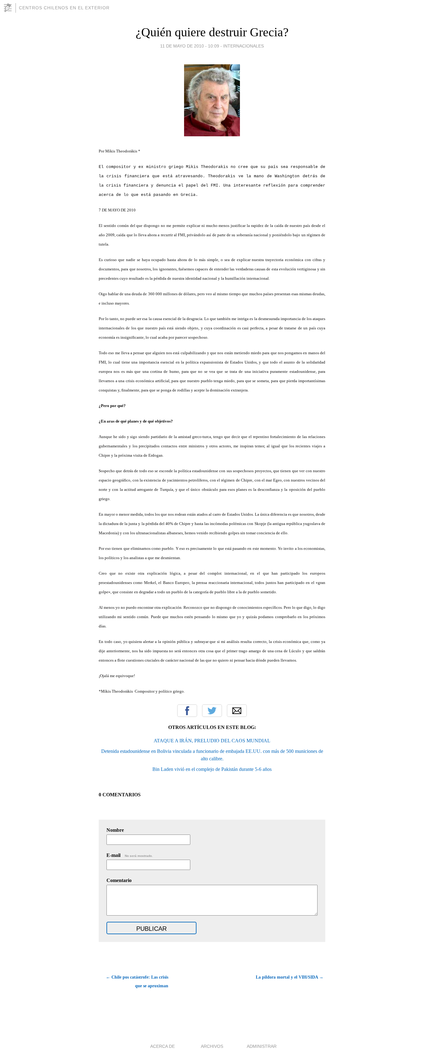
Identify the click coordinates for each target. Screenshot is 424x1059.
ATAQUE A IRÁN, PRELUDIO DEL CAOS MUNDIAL (212, 740)
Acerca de (162, 1046)
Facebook (187, 710)
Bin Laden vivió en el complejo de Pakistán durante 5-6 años (212, 769)
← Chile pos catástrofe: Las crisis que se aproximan (137, 981)
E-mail (129, 855)
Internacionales (243, 45)
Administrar (262, 1046)
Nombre (115, 830)
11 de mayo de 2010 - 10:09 (189, 45)
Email (237, 710)
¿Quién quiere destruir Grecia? (212, 32)
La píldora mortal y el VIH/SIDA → (289, 977)
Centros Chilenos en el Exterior (64, 7)
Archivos (212, 1046)
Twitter (212, 710)
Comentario (119, 880)
